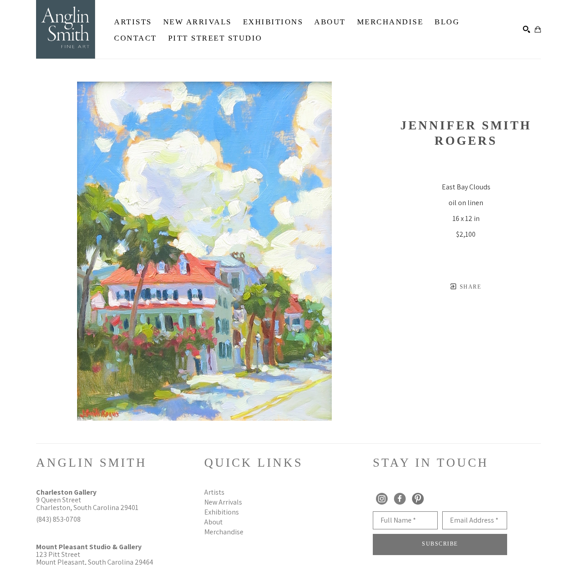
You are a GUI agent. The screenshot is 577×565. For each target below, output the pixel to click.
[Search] (526, 29)
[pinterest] (418, 499)
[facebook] (400, 499)
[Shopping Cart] (538, 29)
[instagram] (382, 499)
